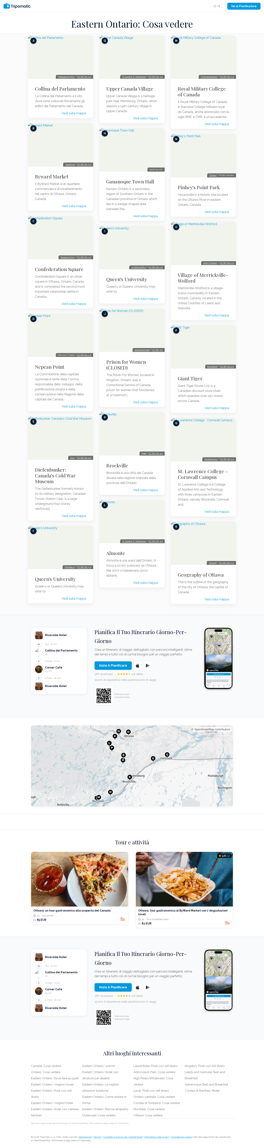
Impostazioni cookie (181, 1137)
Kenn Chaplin (210, 263)
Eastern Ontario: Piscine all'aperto (105, 1109)
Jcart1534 (70, 164)
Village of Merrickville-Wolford (203, 278)
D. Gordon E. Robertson (134, 76)
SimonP (213, 563)
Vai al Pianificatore (244, 6)
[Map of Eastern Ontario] (132, 766)
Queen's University (55, 579)
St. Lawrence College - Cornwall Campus (203, 474)
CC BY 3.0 (157, 350)
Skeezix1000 (67, 257)
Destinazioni (85, 1137)
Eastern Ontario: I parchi (98, 1066)
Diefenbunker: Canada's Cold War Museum (55, 475)
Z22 (72, 457)
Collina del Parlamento (60, 89)
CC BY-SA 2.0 (227, 263)
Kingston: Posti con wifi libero (205, 1066)
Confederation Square (59, 269)
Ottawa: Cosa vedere (148, 1115)
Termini (97, 1137)
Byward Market (51, 176)
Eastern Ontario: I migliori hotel (52, 1103)
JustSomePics (138, 267)
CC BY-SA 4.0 (84, 355)
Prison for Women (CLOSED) (126, 364)
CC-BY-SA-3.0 (226, 563)
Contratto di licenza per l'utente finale (122, 1137)
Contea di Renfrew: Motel (202, 1090)
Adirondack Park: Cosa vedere (154, 1072)
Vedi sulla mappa (74, 113)
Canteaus (70, 567)
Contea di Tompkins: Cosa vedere (157, 1103)
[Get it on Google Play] (147, 665)
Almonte (115, 553)
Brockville (117, 465)
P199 (143, 453)
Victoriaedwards (209, 76)
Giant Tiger (190, 378)
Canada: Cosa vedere (46, 1066)
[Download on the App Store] (137, 665)
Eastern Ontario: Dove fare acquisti (55, 1078)
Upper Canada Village (129, 89)
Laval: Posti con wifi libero (151, 1090)
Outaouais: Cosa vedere (98, 1115)
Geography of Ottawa (201, 575)
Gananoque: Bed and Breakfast (206, 1084)
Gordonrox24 (210, 459)
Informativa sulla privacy (156, 1137)
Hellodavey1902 (66, 76)
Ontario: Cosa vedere (45, 1072)
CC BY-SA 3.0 (84, 76)
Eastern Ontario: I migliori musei (52, 1084)
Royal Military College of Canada (202, 91)
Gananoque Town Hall (130, 181)
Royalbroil (212, 366)
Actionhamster (142, 350)
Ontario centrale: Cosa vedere (154, 1097)
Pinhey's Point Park (199, 187)
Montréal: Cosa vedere (149, 1109)
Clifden (213, 175)
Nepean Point (49, 367)
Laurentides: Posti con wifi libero (156, 1066)
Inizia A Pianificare (113, 665)
